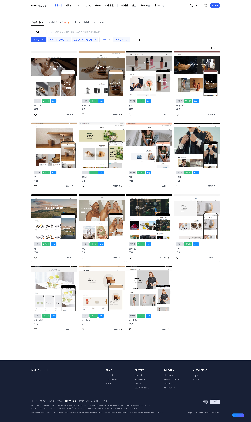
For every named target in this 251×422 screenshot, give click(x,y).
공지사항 (138, 375)
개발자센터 (168, 383)
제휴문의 (105, 401)
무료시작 (215, 5)
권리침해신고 (95, 401)
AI (239, 415)
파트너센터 (168, 387)
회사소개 (34, 401)
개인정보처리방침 (70, 401)
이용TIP (138, 383)
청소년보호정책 (83, 401)
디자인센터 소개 (112, 375)
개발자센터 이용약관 (55, 401)
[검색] (51, 32)
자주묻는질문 (140, 379)
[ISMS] (211, 402)
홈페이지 (158, 5)
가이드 (108, 383)
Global (196, 379)
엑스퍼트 (144, 5)
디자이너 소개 (111, 379)
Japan (195, 375)
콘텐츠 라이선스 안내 (143, 387)
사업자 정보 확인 (113, 405)
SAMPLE (69, 114)
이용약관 (43, 401)
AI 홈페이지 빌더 (170, 379)
